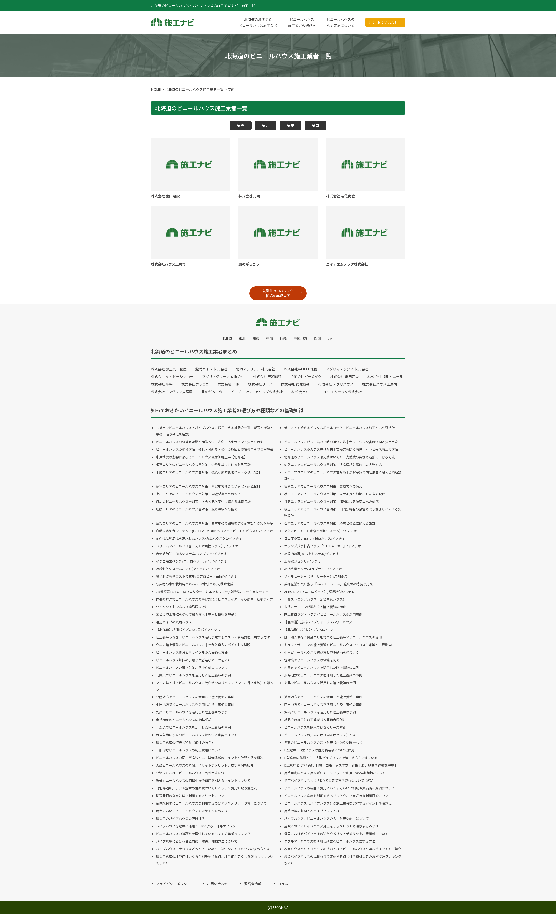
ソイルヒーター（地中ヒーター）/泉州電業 (315, 576)
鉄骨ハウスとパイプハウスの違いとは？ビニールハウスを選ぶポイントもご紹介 (342, 848)
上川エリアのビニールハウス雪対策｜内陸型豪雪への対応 (198, 494)
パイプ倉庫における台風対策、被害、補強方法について (196, 841)
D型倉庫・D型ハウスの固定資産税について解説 (319, 750)
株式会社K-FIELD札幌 (300, 368)
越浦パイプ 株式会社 (211, 368)
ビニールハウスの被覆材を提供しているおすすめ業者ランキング (203, 833)
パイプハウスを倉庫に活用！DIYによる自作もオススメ (196, 826)
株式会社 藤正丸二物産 (169, 368)
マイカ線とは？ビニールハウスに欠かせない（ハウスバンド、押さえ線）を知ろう (214, 685)
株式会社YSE (301, 391)
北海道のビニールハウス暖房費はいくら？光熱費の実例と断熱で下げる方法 (339, 457)
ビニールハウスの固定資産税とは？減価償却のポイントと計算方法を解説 (209, 757)
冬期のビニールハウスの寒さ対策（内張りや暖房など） (325, 742)
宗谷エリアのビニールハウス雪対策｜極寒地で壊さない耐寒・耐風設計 (208, 486)
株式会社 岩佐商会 (295, 384)
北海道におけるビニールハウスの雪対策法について (193, 772)
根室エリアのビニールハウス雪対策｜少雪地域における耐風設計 (203, 464)
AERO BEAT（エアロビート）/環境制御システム (319, 591)
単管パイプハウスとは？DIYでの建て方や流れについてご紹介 (329, 780)
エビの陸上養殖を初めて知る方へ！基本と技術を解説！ (196, 614)
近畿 (283, 338)
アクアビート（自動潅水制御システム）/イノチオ (320, 530)
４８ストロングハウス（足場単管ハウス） (315, 599)
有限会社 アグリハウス (336, 384)
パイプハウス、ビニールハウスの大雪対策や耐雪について (326, 818)
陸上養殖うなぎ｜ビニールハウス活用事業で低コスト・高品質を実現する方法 (213, 637)
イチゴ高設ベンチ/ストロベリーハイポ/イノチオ (191, 561)
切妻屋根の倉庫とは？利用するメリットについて (192, 795)
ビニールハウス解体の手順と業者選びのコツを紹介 (193, 660)
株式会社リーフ (260, 384)
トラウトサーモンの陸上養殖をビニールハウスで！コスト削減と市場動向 (338, 644)
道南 (315, 125)
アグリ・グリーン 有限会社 (223, 376)
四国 (317, 338)
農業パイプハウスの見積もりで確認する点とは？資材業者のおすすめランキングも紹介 (342, 859)
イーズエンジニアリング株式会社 (257, 391)
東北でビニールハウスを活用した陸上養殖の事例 (320, 682)
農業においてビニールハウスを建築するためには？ (193, 810)
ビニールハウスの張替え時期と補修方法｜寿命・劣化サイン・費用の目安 (209, 441)
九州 (331, 338)
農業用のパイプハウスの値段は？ (180, 818)
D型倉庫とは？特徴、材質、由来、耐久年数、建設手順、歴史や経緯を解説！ (340, 765)
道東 (290, 125)
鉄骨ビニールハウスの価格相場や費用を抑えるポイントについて (203, 780)
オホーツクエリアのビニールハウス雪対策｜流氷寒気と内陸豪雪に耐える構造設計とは (342, 475)
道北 (265, 125)
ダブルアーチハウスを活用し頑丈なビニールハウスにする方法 (329, 841)
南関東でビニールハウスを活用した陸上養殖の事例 (321, 667)
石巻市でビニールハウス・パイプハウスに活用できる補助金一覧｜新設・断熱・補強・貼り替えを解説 (214, 430)
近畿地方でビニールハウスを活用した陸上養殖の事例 (323, 697)
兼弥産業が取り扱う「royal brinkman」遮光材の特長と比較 (328, 584)
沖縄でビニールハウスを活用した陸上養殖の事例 (320, 712)
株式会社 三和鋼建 (267, 376)
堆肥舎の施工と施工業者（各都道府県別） (315, 719)
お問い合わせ (387, 22)
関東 (255, 338)
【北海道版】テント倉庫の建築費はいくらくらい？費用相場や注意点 (206, 788)
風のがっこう (211, 391)
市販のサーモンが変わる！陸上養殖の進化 (315, 606)
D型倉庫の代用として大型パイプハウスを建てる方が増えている (330, 757)
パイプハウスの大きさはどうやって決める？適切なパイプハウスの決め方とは (213, 848)
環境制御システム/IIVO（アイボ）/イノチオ (188, 568)
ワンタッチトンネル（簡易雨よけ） (182, 606)
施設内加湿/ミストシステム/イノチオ (311, 553)
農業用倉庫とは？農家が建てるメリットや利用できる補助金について (334, 772)
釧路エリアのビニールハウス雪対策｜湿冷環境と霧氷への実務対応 (333, 464)
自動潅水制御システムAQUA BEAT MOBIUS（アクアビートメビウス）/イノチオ (214, 530)
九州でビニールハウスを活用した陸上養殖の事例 (192, 712)
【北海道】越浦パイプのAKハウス (309, 629)
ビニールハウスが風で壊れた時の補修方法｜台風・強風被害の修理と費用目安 (341, 441)
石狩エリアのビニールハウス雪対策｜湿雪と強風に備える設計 (329, 523)
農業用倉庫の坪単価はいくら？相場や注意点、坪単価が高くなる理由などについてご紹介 (214, 859)
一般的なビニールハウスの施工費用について (188, 750)
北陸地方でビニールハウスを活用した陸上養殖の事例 (195, 697)
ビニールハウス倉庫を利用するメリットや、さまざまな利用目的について (338, 795)
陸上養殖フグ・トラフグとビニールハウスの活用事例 (323, 614)
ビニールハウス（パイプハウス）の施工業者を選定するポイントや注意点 (338, 803)
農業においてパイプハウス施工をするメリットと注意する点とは (331, 826)
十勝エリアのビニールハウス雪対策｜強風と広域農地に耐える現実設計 (208, 472)
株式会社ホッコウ (195, 384)
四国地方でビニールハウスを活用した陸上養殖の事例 (323, 704)
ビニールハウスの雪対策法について (340, 22)
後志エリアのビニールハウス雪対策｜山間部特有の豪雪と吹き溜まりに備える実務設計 (342, 512)
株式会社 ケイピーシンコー (172, 376)
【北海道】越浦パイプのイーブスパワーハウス (318, 622)
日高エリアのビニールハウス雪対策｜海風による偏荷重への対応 (331, 501)
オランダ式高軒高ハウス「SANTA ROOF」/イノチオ (322, 546)
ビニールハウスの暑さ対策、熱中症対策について (192, 667)
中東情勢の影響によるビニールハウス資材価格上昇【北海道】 (201, 457)
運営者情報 (252, 883)
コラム (283, 883)
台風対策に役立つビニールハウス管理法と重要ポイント (196, 735)
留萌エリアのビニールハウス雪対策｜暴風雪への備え (323, 486)
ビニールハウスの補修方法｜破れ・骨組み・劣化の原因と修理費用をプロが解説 (214, 449)
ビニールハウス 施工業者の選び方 (302, 22)
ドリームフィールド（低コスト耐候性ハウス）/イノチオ (197, 546)
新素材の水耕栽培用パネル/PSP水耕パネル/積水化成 (194, 584)
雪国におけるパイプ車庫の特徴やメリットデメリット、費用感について (336, 833)
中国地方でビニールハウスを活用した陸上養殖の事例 (195, 704)
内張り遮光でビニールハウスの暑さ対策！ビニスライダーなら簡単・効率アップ (214, 599)
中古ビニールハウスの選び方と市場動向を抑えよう (321, 652)
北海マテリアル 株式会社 (255, 368)
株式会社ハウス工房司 (379, 384)
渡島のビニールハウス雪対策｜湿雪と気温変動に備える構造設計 (203, 501)
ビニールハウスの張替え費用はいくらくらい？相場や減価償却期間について (339, 788)
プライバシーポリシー (173, 883)
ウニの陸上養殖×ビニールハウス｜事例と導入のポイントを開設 (203, 644)
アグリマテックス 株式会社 (347, 368)
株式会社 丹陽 (228, 384)
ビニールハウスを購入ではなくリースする (315, 727)
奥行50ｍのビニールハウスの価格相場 (184, 719)
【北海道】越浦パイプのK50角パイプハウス (188, 629)
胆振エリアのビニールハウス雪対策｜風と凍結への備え (196, 509)
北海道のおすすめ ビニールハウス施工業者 (258, 22)
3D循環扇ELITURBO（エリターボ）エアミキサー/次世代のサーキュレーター (212, 591)
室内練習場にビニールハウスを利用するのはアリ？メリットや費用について (211, 803)
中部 (269, 338)
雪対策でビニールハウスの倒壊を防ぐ (311, 660)
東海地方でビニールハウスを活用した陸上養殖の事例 (323, 675)
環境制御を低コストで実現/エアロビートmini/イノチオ (196, 576)
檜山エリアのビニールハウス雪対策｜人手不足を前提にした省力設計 (334, 494)
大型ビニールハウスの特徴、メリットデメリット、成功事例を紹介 (205, 765)
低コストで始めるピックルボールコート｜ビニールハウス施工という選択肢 (339, 427)
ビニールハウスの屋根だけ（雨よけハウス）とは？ (321, 735)
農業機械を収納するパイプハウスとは (311, 810)
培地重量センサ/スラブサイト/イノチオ (313, 568)
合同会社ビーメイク (305, 376)
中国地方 (300, 338)
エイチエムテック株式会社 (341, 391)
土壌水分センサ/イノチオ (302, 561)
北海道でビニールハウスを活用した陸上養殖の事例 (193, 727)
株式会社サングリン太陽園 (172, 391)
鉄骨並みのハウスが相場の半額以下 (278, 293)
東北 (242, 338)
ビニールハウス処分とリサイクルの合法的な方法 (192, 652)
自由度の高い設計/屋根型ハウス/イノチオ (314, 538)
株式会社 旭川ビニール (385, 376)
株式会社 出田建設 (344, 376)
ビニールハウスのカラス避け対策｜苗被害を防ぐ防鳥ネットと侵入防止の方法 (341, 449)
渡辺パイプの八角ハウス (174, 622)
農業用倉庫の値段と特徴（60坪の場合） (185, 742)
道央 (240, 125)
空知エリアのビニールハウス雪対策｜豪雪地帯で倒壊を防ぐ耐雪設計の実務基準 (214, 523)
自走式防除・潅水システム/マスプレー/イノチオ (191, 553)
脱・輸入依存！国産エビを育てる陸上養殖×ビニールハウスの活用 (333, 637)
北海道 (227, 338)
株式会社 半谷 (162, 384)
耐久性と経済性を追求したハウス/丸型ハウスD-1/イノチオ (199, 538)
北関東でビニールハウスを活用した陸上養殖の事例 (193, 675)
